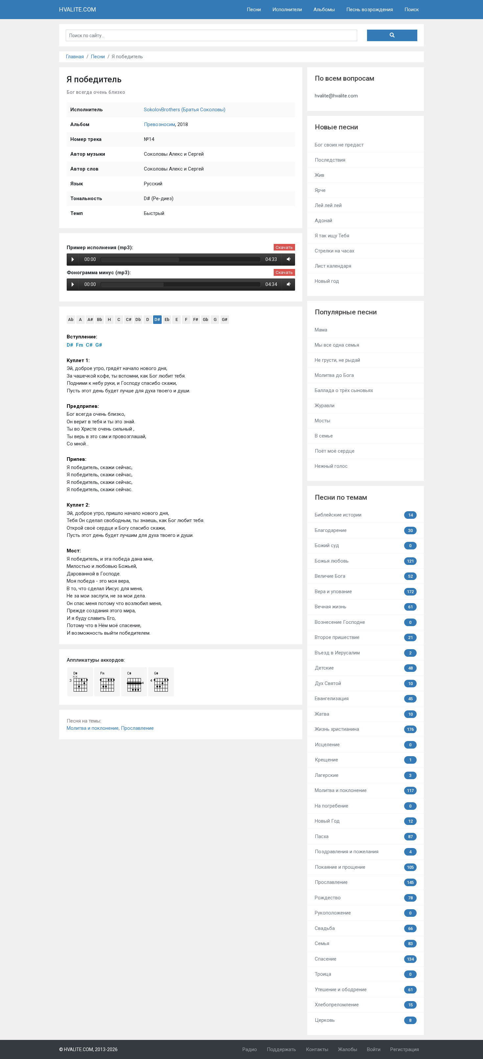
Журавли (324, 406)
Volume (287, 259)
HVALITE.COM (77, 9)
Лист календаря (333, 266)
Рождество (364, 898)
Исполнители (287, 10)
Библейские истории (364, 515)
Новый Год (364, 821)
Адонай (323, 221)
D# (157, 319)
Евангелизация (364, 699)
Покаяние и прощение (364, 867)
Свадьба (364, 928)
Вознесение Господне (363, 622)
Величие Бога (364, 576)
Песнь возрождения (369, 10)
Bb (99, 319)
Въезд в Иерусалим (363, 653)
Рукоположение (363, 913)
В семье (324, 436)
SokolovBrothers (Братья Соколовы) (184, 110)
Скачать (284, 247)
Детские (364, 668)
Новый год (327, 281)
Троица (363, 974)
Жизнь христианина (364, 729)
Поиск (411, 10)
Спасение (364, 959)
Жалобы (347, 1049)
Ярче (320, 190)
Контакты (317, 1049)
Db (138, 319)
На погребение (363, 806)
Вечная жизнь (364, 607)
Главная (75, 57)
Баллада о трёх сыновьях (344, 390)
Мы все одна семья (337, 345)
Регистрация (404, 1049)
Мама (321, 330)
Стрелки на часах (334, 251)
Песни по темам (341, 497)
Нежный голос (331, 466)
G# (224, 319)
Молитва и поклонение (93, 728)
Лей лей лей (328, 205)
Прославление (137, 728)
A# (90, 319)
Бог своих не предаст (339, 145)
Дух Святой (364, 683)
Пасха (364, 836)
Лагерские (363, 775)
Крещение (363, 760)
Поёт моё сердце (335, 451)
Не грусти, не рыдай (337, 360)
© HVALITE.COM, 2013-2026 (88, 1049)
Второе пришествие (364, 637)
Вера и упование (364, 592)
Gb (205, 319)
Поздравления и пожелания (363, 852)
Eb (167, 319)
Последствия (330, 160)
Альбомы (324, 10)
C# (128, 319)
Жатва (364, 714)
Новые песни (336, 127)
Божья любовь (364, 561)
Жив (319, 175)
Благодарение (364, 530)
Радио (249, 1049)
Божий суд (363, 545)
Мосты (322, 421)
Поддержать (281, 1049)
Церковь (363, 1020)
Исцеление (363, 745)
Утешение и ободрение (364, 990)
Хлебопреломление (364, 1005)
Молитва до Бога (334, 375)
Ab (71, 319)
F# (195, 319)
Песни (254, 10)
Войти (373, 1049)
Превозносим (159, 124)
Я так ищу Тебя (332, 236)
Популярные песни (346, 312)
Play (73, 259)
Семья (364, 943)
